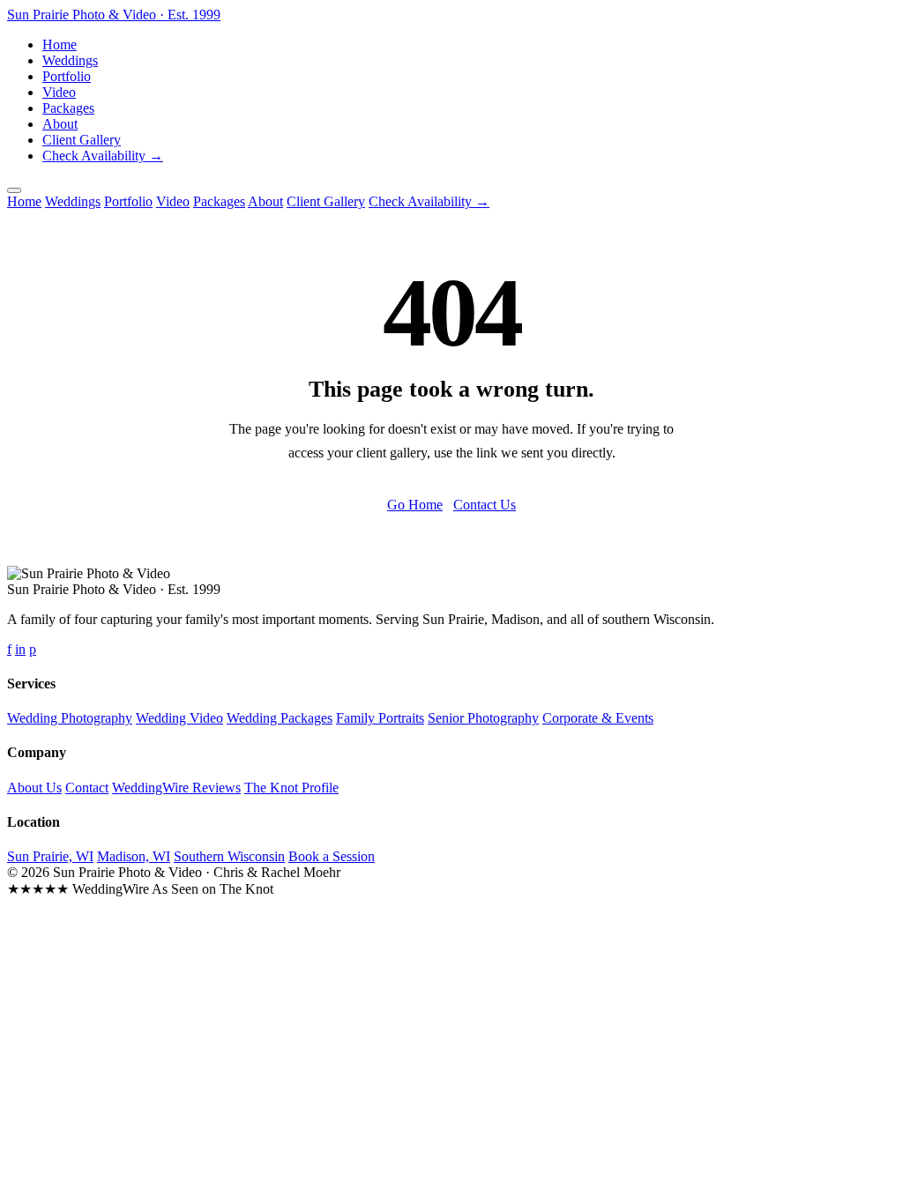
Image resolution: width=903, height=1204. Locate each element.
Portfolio (66, 76)
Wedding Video (179, 717)
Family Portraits (380, 717)
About (60, 123)
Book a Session (331, 856)
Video (59, 92)
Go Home (415, 504)
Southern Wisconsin (229, 856)
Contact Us (484, 504)
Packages (68, 107)
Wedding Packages (279, 717)
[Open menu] (14, 190)
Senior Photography (483, 717)
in (20, 649)
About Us (34, 787)
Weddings (70, 60)
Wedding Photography (69, 717)
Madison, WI (133, 856)
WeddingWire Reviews (176, 787)
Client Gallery (81, 139)
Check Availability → (102, 155)
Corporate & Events (597, 717)
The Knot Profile (291, 787)
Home (59, 44)
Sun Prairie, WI (50, 856)
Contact (86, 787)
